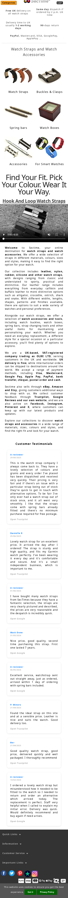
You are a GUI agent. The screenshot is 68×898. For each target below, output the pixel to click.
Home (36, 5)
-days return (49, 25)
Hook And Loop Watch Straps (34, 201)
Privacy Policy (47, 892)
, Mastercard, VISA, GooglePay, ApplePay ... (34, 37)
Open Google (17, 618)
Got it (30, 892)
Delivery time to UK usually (18, 25)
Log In (46, 5)
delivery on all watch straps (18, 12)
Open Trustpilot (19, 519)
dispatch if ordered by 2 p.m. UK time (49, 12)
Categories (8, 3)
